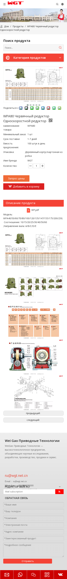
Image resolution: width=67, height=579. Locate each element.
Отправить (28, 561)
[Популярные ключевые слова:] (60, 48)
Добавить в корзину (26, 186)
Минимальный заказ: (14, 134)
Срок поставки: (11, 138)
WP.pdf (35, 209)
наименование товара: (11, 127)
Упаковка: (8, 152)
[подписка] (59, 491)
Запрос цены (16, 178)
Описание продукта (20, 203)
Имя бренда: (10, 160)
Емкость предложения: (11, 145)
